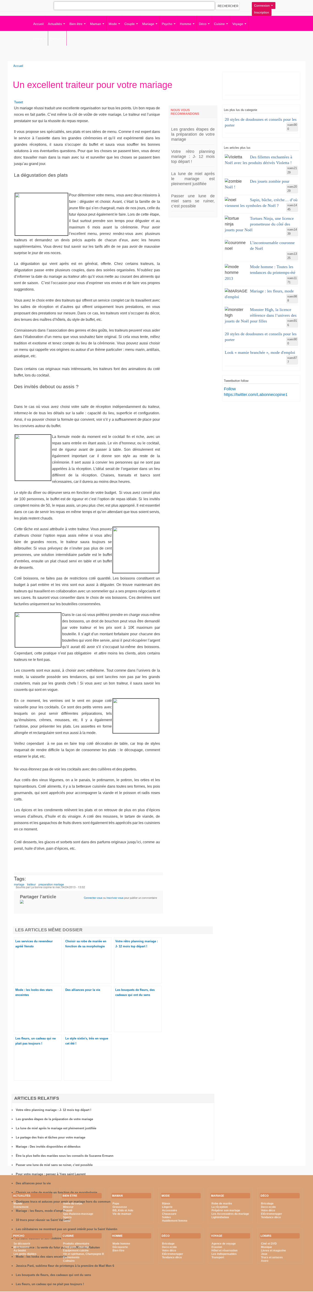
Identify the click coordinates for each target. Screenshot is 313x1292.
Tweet (18, 102)
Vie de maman (122, 1213)
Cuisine (220, 24)
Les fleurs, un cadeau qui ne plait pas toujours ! (50, 1284)
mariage (19, 884)
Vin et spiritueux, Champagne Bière (86, 1254)
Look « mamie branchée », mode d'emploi (260, 352)
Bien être (76, 24)
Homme (186, 24)
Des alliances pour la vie (82, 990)
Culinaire (69, 1260)
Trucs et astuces (272, 1257)
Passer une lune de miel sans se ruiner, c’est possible (193, 201)
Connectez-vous (93, 897)
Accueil (38, 24)
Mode (113, 24)
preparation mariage (51, 884)
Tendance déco (172, 1257)
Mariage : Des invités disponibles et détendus (48, 1146)
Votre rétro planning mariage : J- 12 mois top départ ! (193, 156)
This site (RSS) (53, 7)
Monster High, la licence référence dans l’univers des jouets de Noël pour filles (261, 315)
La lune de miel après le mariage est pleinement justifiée (193, 178)
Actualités (55, 24)
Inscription (261, 12)
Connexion (262, 5)
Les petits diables (25, 1254)
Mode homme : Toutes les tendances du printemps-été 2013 (260, 272)
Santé (67, 1220)
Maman (96, 24)
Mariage (148, 24)
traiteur (31, 884)
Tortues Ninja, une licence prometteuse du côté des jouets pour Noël (259, 224)
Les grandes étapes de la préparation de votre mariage (193, 134)
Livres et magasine (273, 1250)
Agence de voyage (223, 1243)
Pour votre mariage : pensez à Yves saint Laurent (50, 1174)
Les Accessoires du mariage (230, 1213)
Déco (203, 24)
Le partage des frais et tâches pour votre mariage (50, 1137)
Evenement (21, 1207)
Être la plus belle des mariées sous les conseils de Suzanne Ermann (64, 1155)
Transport (217, 1257)
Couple (130, 24)
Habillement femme (174, 1220)
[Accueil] (15, 17)
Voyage (238, 24)
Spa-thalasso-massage (78, 1213)
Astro (264, 1260)
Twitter (33, 4)
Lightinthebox (220, 1217)
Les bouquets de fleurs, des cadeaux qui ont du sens (53, 1275)
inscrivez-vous (115, 897)
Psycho (167, 24)
